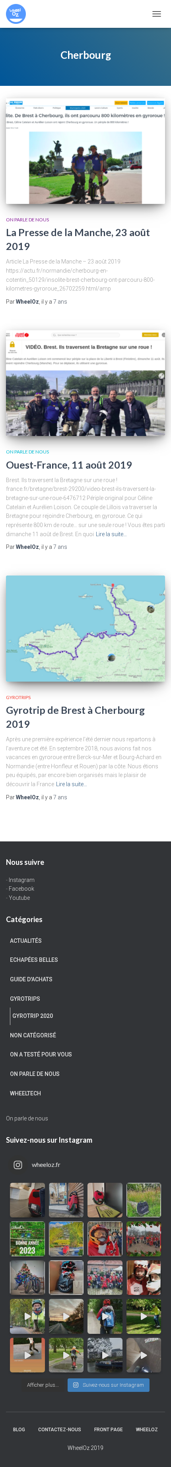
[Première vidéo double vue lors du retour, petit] (27, 1316)
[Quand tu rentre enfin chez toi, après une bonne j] (104, 1200)
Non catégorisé (33, 1035)
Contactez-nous (59, 1429)
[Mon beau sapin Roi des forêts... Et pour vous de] (27, 1277)
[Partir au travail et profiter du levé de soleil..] (66, 1316)
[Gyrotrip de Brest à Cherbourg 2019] (85, 629)
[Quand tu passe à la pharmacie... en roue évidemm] (66, 1200)
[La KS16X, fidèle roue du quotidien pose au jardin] (66, 1238)
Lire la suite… (111, 534)
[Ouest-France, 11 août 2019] (85, 383)
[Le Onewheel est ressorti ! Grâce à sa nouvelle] (143, 1316)
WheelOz (147, 1429)
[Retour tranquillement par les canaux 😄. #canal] (104, 1355)
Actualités (26, 941)
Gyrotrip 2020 (32, 1016)
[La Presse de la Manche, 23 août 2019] (85, 151)
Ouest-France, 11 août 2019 (69, 465)
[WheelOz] (19, 14)
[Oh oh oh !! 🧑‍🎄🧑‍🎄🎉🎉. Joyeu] (66, 1277)
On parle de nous (27, 220)
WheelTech (25, 1093)
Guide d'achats (31, 979)
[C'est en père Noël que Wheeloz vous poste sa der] (104, 1238)
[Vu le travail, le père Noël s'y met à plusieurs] (143, 1238)
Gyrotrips (18, 697)
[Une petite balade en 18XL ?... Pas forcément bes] (143, 1200)
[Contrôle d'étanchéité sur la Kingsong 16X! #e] (66, 1355)
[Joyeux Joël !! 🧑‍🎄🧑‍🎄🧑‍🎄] (104, 1277)
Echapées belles (34, 960)
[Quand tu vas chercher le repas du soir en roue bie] (143, 1355)
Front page (108, 1429)
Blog (19, 1429)
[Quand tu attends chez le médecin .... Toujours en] (27, 1200)
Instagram (22, 880)
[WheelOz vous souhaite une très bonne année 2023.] (27, 1238)
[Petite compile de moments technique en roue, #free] (27, 1355)
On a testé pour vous (41, 1054)
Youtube (19, 898)
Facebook (21, 889)
